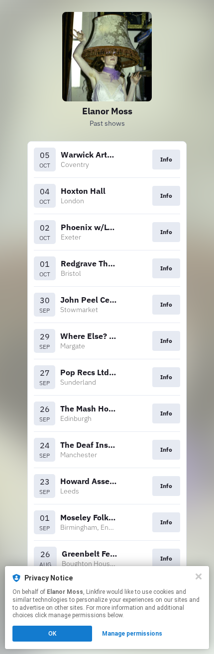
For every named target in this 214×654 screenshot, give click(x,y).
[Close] (199, 576)
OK (52, 633)
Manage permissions (132, 633)
